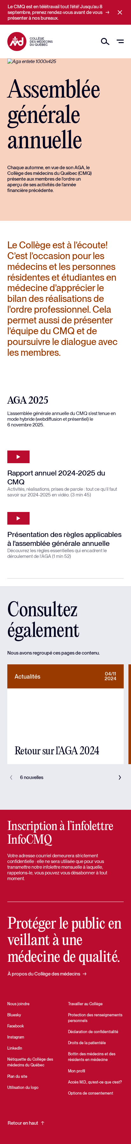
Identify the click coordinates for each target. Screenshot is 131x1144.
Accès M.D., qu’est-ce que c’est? (95, 1082)
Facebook (15, 1026)
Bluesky (14, 1015)
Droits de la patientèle (87, 1043)
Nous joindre (18, 1004)
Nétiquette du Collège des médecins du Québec (30, 1062)
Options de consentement (90, 1093)
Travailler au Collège (85, 1004)
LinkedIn (14, 1048)
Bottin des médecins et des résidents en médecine (91, 1057)
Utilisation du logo (22, 1087)
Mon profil (76, 1071)
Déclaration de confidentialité (93, 1032)
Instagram (15, 1037)
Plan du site (17, 1076)
